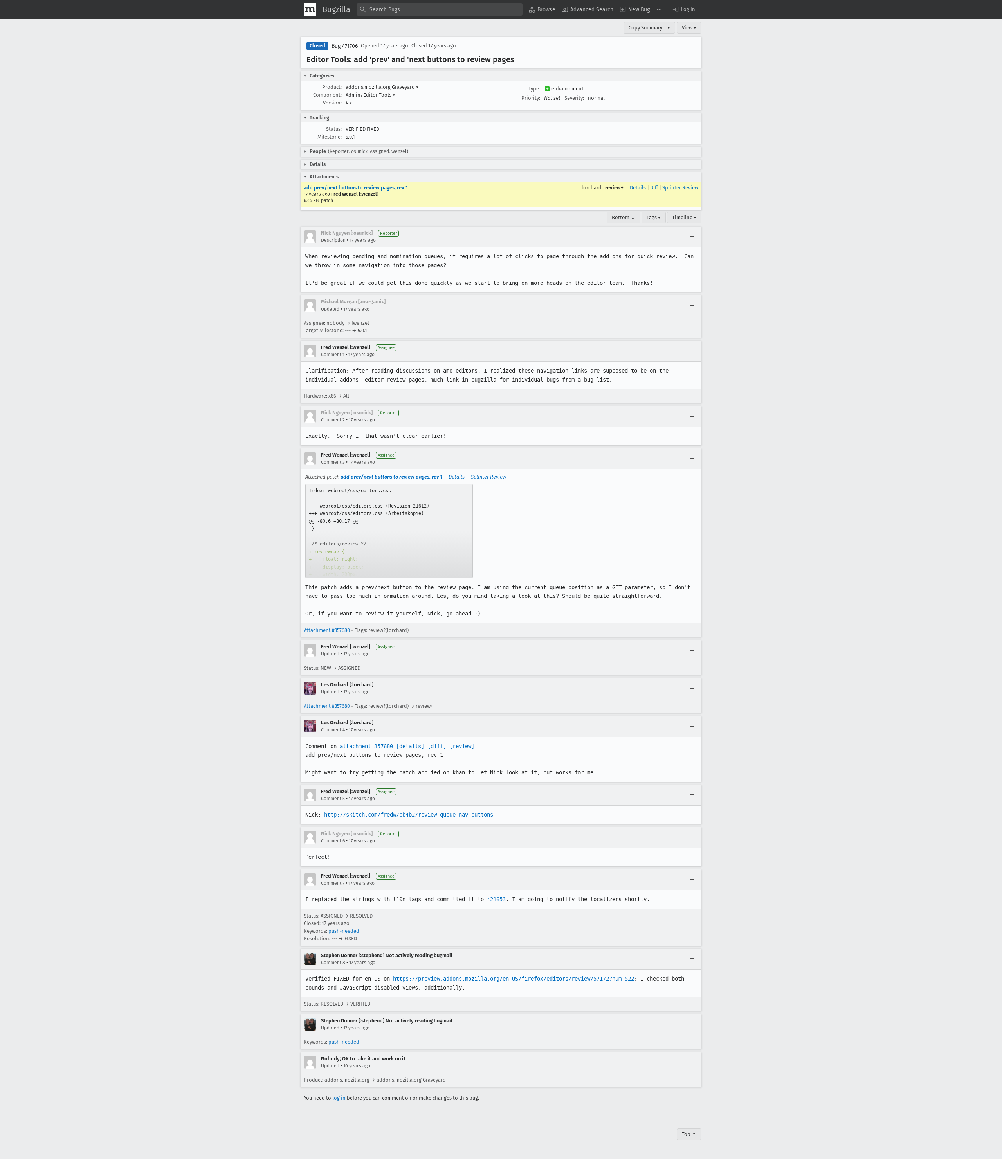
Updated (330, 309)
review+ (614, 188)
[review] (461, 746)
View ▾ (689, 28)
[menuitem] (542, 9)
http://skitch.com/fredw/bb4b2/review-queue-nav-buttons (408, 815)
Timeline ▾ (684, 217)
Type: (534, 89)
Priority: (530, 98)
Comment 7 (332, 883)
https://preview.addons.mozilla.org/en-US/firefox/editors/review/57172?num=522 (513, 978)
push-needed (343, 931)
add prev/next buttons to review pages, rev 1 (356, 188)
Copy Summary (645, 28)
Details (638, 188)
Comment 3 (333, 462)
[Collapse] (692, 236)
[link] (389, 531)
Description (333, 240)
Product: (332, 87)
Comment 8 (333, 962)
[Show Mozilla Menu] (310, 9)
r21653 (496, 899)
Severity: (574, 98)
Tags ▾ (654, 217)
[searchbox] (440, 9)
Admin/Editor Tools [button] (370, 95)
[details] (410, 746)
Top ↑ (689, 1134)
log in (339, 1098)
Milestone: (329, 137)
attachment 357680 (366, 746)
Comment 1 (332, 354)
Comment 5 (333, 798)
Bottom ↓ (623, 217)
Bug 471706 (345, 46)
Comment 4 (333, 729)
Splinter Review (680, 188)
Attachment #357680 (327, 630)
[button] (683, 9)
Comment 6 (333, 841)
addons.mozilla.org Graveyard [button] (382, 87)
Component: (327, 95)
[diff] (436, 746)
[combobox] (440, 9)
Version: (332, 103)
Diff (654, 188)
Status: (334, 129)
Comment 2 (333, 420)
